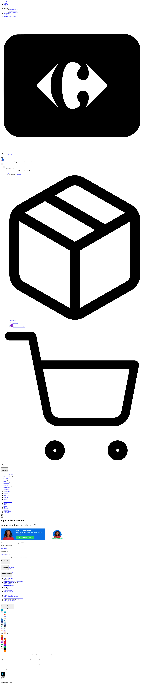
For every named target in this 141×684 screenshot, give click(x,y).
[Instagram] (3, 671)
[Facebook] (1, 671)
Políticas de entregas (8, 578)
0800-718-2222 (6, 554)
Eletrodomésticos (7, 511)
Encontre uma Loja (13, 9)
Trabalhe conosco (8, 590)
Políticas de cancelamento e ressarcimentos (13, 581)
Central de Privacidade (9, 602)
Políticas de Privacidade (9, 600)
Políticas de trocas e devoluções (11, 579)
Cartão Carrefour (7, 583)
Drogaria (6, 4)
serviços (5, 5)
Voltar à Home (4, 527)
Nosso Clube (15, 323)
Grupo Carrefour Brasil (9, 588)
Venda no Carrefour (8, 591)
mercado (5, 3)
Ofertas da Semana (8, 502)
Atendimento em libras (9, 15)
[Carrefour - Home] (2, 160)
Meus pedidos (7, 581)
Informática (6, 510)
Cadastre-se (18, 174)
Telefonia (6, 508)
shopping (6, 1)
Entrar (7, 173)
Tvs (4, 507)
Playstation (6, 512)
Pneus (5, 504)
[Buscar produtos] (2, 164)
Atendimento (7, 13)
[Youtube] (4, 671)
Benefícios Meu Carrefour (10, 16)
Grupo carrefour (13, 11)
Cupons (5, 503)
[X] (2, 671)
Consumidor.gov (7, 585)
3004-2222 (4, 548)
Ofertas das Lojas (13, 12)
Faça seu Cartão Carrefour (10, 155)
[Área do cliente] (4, 167)
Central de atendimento (9, 567)
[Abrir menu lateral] (2, 157)
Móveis (5, 506)
